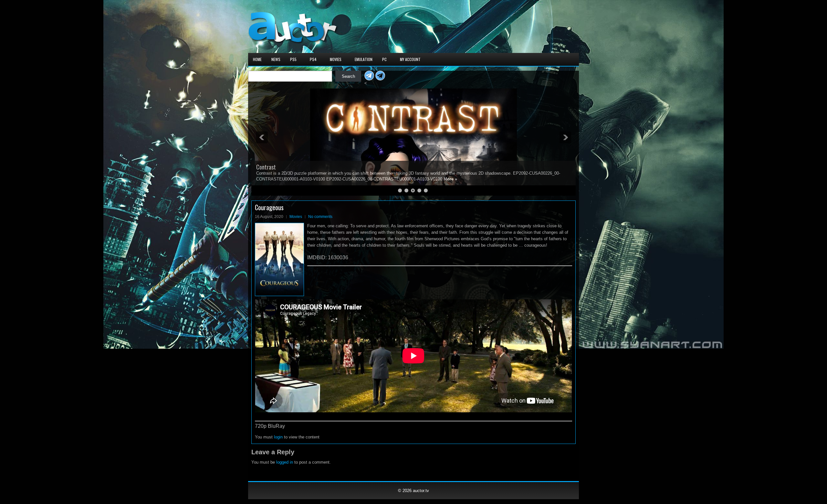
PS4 (313, 59)
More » (432, 179)
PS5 (293, 59)
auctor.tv (421, 490)
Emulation (363, 59)
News (275, 59)
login (278, 437)
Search (348, 76)
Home (257, 59)
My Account (410, 59)
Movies (335, 59)
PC (384, 59)
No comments (320, 216)
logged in (284, 462)
